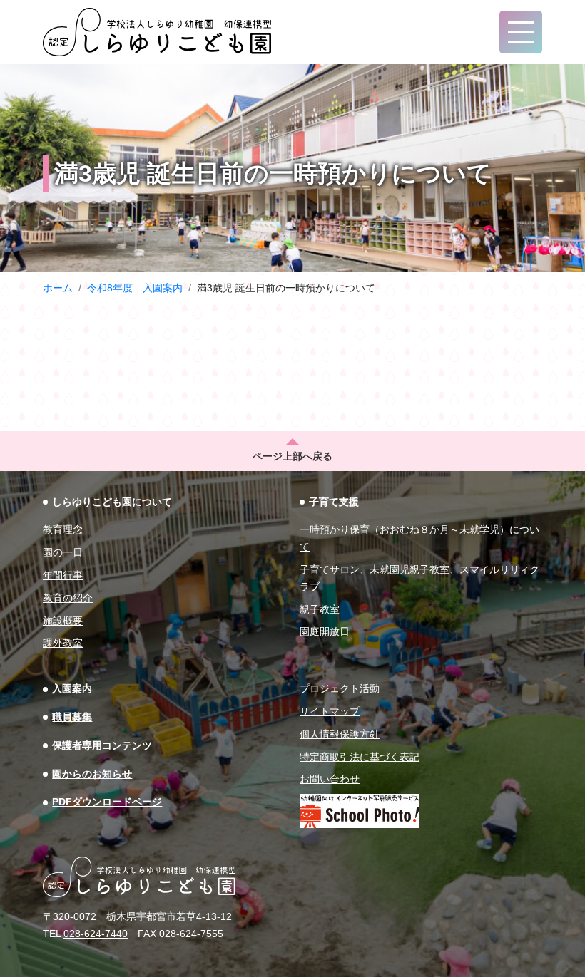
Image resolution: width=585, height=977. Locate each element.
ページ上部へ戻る (292, 456)
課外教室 (63, 642)
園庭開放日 (325, 631)
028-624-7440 (95, 933)
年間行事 (63, 575)
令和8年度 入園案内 (135, 288)
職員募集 (72, 717)
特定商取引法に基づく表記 (359, 757)
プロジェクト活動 (340, 688)
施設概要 (63, 620)
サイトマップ (330, 711)
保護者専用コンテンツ (102, 745)
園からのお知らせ (92, 774)
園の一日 (63, 552)
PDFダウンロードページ (107, 801)
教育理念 (63, 529)
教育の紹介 (68, 598)
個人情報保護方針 (340, 734)
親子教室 (320, 609)
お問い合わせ (330, 779)
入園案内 (72, 688)
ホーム (58, 288)
